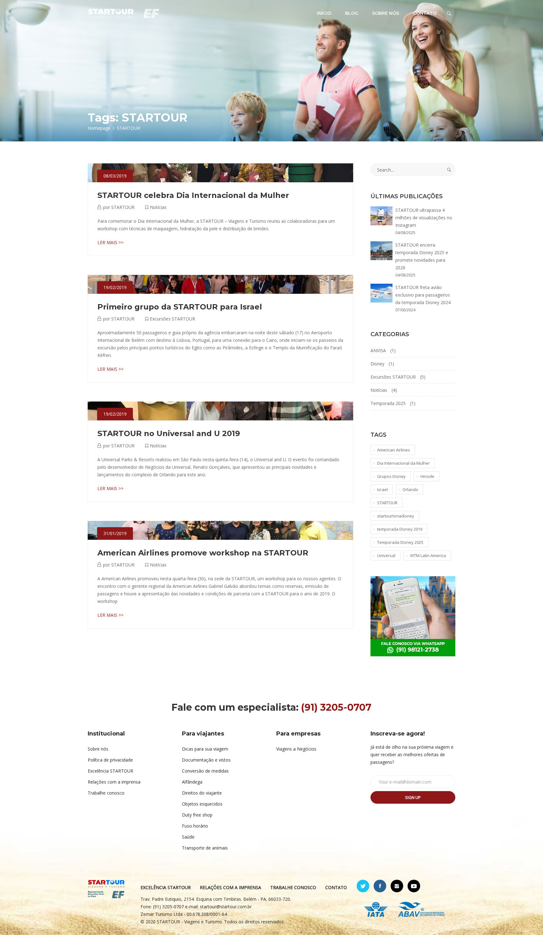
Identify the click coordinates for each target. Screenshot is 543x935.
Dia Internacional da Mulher (403, 463)
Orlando (410, 489)
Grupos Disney (391, 476)
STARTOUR (122, 207)
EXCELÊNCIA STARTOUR (165, 887)
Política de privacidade (110, 760)
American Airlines (393, 450)
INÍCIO (324, 13)
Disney (377, 364)
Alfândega (192, 782)
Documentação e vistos (206, 760)
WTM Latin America (428, 555)
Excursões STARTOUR (172, 319)
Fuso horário (195, 826)
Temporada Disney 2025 (400, 542)
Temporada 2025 (388, 403)
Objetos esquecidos (202, 804)
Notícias (158, 207)
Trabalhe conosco (106, 793)
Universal (386, 555)
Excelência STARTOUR (110, 771)
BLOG (351, 13)
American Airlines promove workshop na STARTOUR (202, 552)
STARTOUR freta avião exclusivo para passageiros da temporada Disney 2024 (423, 294)
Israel (382, 489)
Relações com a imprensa (114, 782)
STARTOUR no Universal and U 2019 (168, 433)
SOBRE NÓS (385, 13)
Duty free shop (197, 815)
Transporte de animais (205, 848)
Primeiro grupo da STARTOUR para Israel (179, 306)
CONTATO (424, 13)
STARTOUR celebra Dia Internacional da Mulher (193, 195)
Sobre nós (98, 749)
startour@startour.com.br (226, 907)
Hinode (427, 476)
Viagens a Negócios (296, 749)
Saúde (188, 837)
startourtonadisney (395, 516)
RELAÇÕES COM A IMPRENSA (230, 887)
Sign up (413, 797)
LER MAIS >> (110, 242)
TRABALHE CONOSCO (293, 887)
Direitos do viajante (202, 793)
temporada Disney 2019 (399, 529)
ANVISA (378, 350)
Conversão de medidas (205, 771)
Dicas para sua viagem (205, 749)
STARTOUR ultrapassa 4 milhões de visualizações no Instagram (423, 217)
